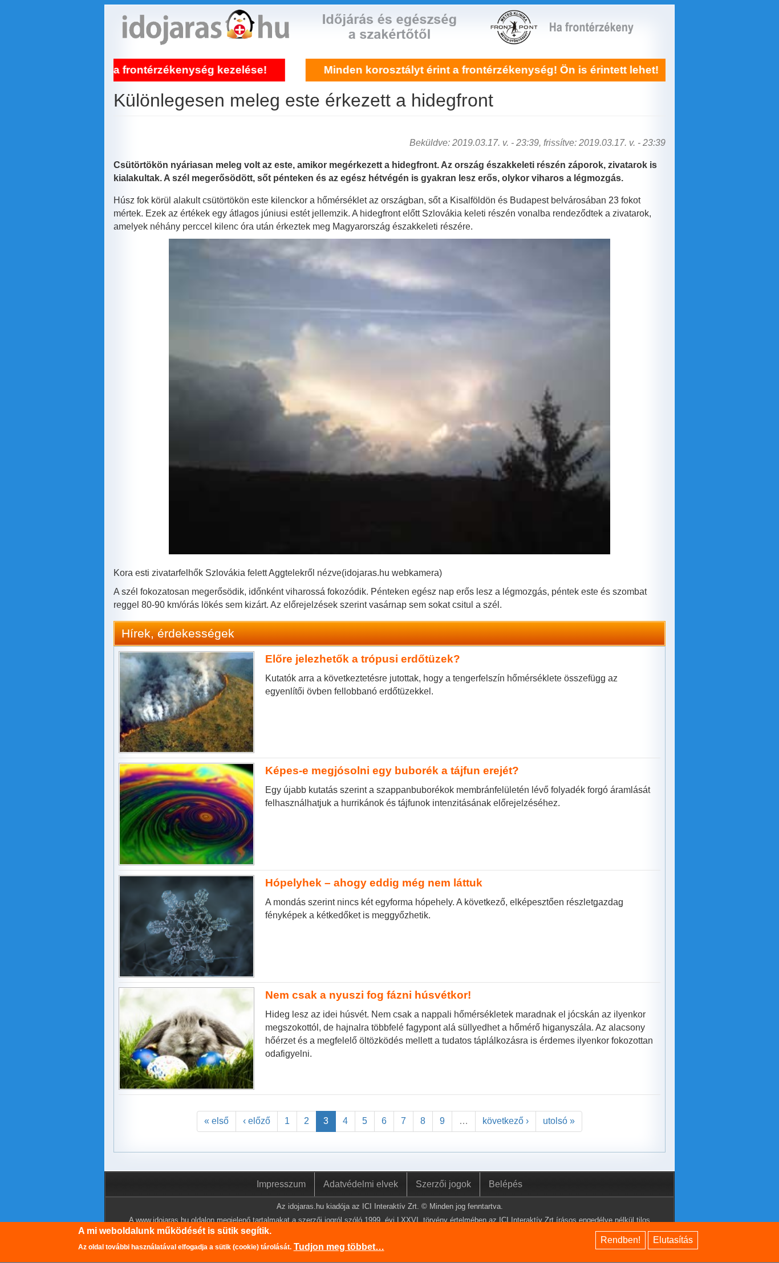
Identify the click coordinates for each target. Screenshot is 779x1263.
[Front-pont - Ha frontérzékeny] (515, 38)
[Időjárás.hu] (205, 38)
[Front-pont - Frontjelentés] (598, 38)
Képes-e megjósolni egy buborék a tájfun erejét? (392, 770)
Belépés (505, 1184)
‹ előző (256, 1121)
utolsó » (559, 1121)
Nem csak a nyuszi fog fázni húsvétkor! (368, 995)
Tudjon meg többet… (339, 1247)
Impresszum (281, 1184)
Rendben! (620, 1240)
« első (216, 1121)
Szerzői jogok (443, 1184)
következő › (505, 1121)
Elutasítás (673, 1240)
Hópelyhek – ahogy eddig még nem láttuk (373, 883)
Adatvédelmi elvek (360, 1184)
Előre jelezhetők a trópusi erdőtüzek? (362, 659)
